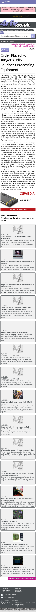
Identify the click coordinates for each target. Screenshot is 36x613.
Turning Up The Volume (9, 521)
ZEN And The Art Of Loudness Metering (14, 544)
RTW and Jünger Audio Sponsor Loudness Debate (17, 450)
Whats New (18, 588)
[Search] (33, 36)
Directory (3, 30)
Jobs (27, 30)
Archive (31, 30)
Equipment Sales (11, 30)
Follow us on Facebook (10, 594)
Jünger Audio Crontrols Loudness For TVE (15, 427)
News (2, 32)
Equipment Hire (20, 30)
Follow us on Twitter (9, 597)
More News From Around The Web (23, 578)
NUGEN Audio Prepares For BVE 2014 (13, 567)
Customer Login (6, 590)
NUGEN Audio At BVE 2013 (10, 356)
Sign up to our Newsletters (11, 600)
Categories (6, 591)
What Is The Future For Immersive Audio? (15, 333)
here (30, 9)
